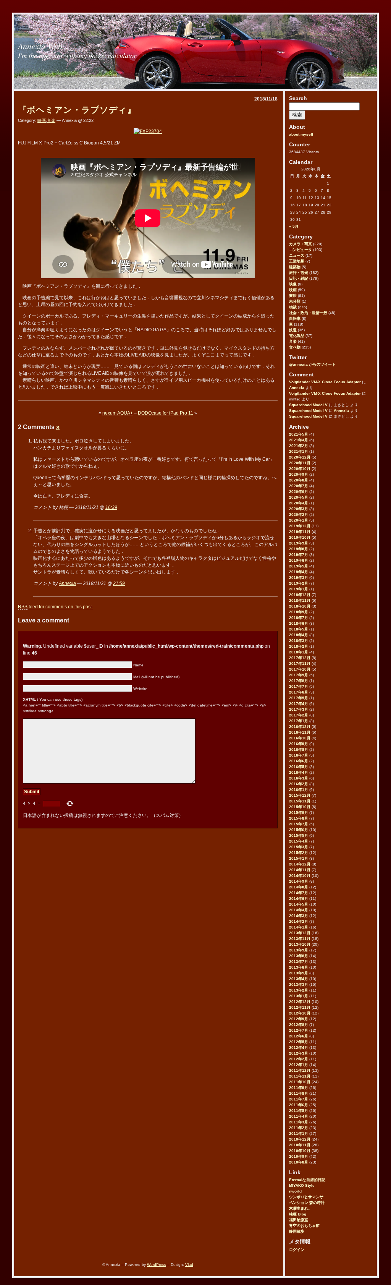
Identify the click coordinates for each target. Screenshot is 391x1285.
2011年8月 (298, 1093)
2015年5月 (298, 835)
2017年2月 (298, 715)
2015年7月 (298, 824)
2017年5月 (298, 698)
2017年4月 (298, 704)
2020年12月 (299, 457)
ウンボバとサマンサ (306, 1197)
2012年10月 (299, 1013)
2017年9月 (298, 675)
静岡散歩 (296, 1231)
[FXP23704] (148, 131)
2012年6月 (298, 1036)
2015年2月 (298, 853)
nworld (295, 1191)
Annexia (296, 388)
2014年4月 (298, 910)
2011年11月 (299, 1076)
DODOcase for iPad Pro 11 (165, 413)
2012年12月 (299, 1002)
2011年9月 (298, 1088)
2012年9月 (298, 1019)
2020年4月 (298, 503)
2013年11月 (299, 939)
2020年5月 (298, 497)
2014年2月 (298, 921)
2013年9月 (298, 950)
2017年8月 (298, 681)
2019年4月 (298, 572)
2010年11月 (299, 1145)
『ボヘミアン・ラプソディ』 (77, 110)
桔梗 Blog (297, 1214)
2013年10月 (299, 944)
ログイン (296, 1250)
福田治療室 (298, 1220)
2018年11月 (299, 600)
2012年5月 (298, 1042)
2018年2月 (298, 646)
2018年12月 (299, 595)
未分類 (295, 301)
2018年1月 (298, 652)
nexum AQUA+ (117, 413)
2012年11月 (299, 1007)
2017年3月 (298, 709)
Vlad (189, 1264)
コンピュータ (300, 250)
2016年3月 (298, 778)
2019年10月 (299, 537)
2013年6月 (298, 967)
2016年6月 (298, 761)
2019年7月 (298, 555)
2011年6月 (298, 1105)
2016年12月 (299, 726)
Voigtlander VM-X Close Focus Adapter (325, 382)
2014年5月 (298, 904)
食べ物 (295, 347)
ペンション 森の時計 (307, 1203)
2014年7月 (298, 893)
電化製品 (296, 336)
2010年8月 (298, 1162)
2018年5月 (298, 629)
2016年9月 (298, 744)
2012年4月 (298, 1047)
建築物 (295, 267)
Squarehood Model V (308, 405)
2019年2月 (298, 583)
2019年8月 (298, 549)
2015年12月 (299, 795)
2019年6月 (298, 560)
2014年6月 (298, 898)
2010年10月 (299, 1151)
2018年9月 (298, 612)
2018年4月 (298, 635)
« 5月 (294, 226)
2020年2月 (298, 514)
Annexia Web (40, 46)
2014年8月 (298, 887)
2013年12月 (299, 933)
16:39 (111, 507)
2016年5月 (298, 767)
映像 (293, 284)
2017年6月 (298, 692)
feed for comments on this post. (55, 606)
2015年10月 (299, 807)
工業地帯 (296, 261)
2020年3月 (298, 509)
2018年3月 (298, 640)
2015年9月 (298, 812)
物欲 (293, 307)
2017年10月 (299, 669)
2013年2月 (298, 990)
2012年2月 (298, 1059)
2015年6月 (298, 830)
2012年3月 (298, 1053)
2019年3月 (298, 577)
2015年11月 (299, 801)
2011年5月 (298, 1110)
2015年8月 (298, 818)
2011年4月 (298, 1116)
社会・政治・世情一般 (308, 313)
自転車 (295, 318)
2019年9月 (298, 543)
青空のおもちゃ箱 (304, 1225)
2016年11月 (299, 732)
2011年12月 (299, 1070)
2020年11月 (299, 463)
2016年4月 (298, 772)
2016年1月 (298, 790)
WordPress (156, 1264)
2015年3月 (298, 847)
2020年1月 (298, 520)
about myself (301, 134)
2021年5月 (298, 434)
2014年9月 (298, 881)
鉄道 (293, 330)
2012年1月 (298, 1065)
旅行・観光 (298, 273)
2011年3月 (298, 1122)
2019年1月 (298, 589)
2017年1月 (298, 721)
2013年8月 (298, 956)
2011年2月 (298, 1128)
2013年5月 (298, 973)
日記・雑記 (298, 278)
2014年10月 (299, 875)
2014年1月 (298, 927)
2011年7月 (298, 1099)
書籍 (293, 295)
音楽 (293, 341)
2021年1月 (298, 451)
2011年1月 (298, 1133)
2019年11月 (299, 532)
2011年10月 (299, 1082)
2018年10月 (299, 606)
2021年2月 (298, 446)
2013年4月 (298, 979)
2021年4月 (298, 440)
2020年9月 (298, 474)
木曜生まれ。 (300, 1208)
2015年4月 (298, 841)
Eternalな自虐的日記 (307, 1180)
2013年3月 (298, 984)
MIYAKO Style (302, 1185)
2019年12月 (299, 526)
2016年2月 (298, 784)
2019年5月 (298, 566)
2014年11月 (299, 870)
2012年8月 (298, 1024)
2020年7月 (298, 486)
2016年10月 (299, 738)
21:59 (119, 583)
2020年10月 (299, 469)
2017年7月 (298, 686)
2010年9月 (298, 1156)
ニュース (296, 255)
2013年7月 (298, 961)
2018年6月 (298, 623)
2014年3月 (298, 916)
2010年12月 (299, 1139)
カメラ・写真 (300, 244)
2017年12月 (299, 658)
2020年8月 (298, 480)
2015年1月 (298, 858)
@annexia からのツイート (312, 364)
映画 (293, 290)
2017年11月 (299, 663)
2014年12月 (299, 864)
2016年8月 (298, 749)
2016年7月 (298, 755)
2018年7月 (298, 618)
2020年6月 (298, 491)
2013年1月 (298, 996)
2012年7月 (298, 1030)
